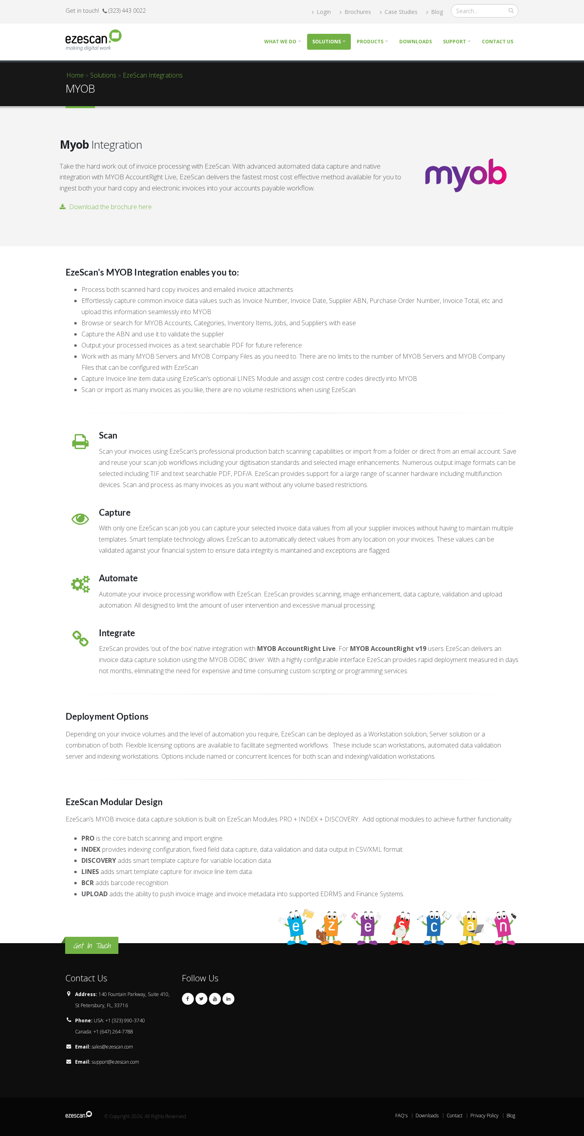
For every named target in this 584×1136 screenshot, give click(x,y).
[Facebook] (188, 999)
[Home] (97, 39)
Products (370, 41)
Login (323, 12)
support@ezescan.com (115, 1061)
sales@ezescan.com (112, 1046)
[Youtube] (215, 999)
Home (75, 75)
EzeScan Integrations (153, 75)
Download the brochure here (110, 206)
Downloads (415, 41)
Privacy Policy (484, 1115)
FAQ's (401, 1115)
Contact (454, 1115)
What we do (280, 41)
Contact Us (497, 41)
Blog (436, 12)
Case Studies (400, 12)
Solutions (326, 41)
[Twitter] (201, 999)
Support (454, 41)
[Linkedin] (228, 999)
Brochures (357, 12)
